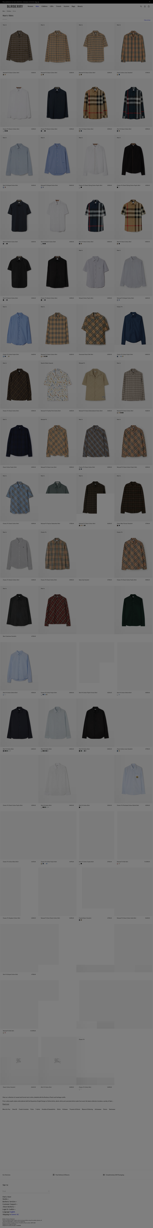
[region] (77, 322)
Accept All (64, 335)
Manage (90, 335)
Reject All (77, 335)
